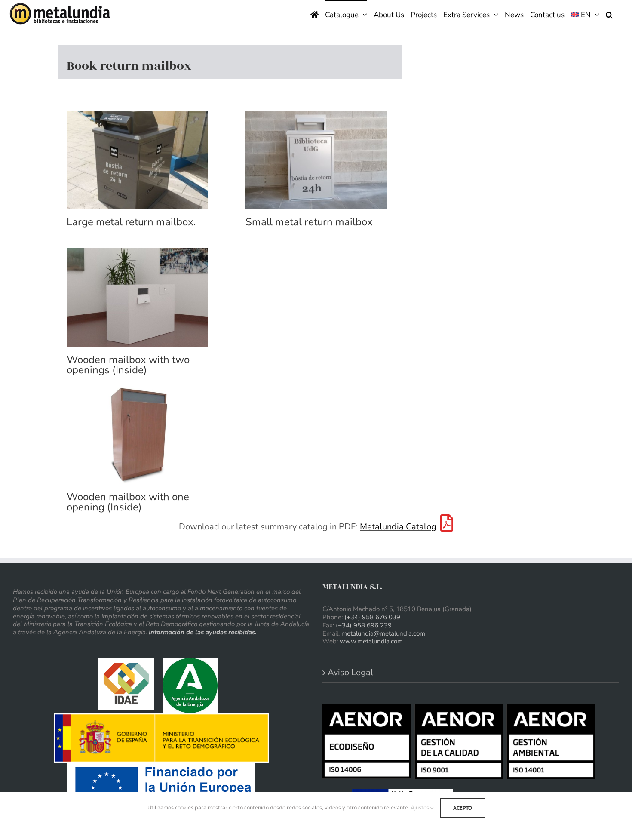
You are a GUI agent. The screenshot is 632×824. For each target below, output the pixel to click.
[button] (609, 14)
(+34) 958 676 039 (372, 617)
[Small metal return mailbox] (316, 160)
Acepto (462, 808)
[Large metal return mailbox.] (137, 160)
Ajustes (420, 808)
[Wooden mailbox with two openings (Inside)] (137, 297)
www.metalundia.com (371, 641)
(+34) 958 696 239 (364, 625)
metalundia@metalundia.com (383, 633)
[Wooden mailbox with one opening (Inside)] (137, 435)
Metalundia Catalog (398, 526)
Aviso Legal (350, 672)
